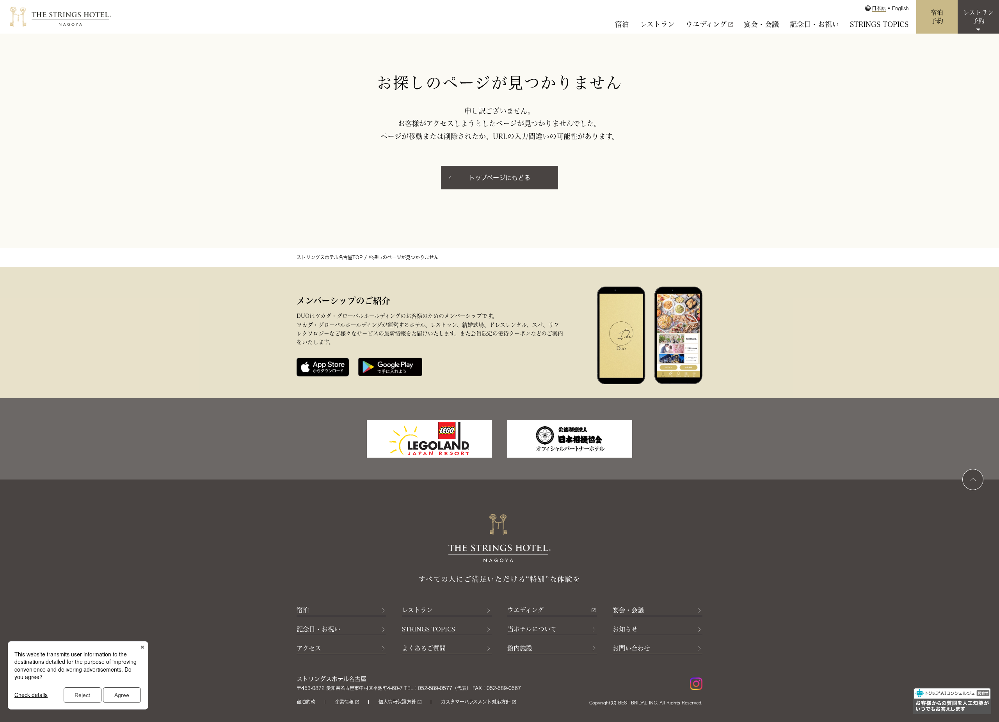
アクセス (309, 648)
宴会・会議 (761, 24)
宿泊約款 (306, 701)
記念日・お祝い (814, 24)
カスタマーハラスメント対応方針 (475, 701)
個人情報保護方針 (397, 701)
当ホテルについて (531, 629)
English (900, 8)
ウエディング (706, 24)
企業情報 (344, 701)
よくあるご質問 (424, 648)
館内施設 (519, 648)
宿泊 (622, 24)
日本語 (879, 8)
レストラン (657, 24)
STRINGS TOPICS (879, 24)
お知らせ (625, 629)
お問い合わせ (631, 648)
